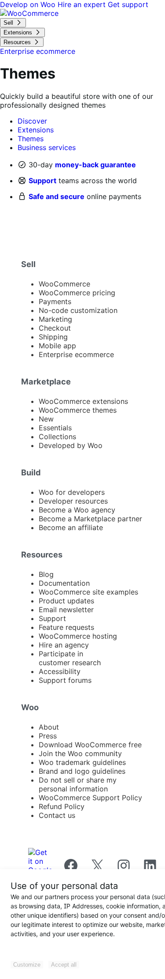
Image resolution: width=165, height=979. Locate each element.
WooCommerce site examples (88, 591)
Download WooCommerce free (90, 744)
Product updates (66, 600)
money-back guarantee (95, 164)
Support (42, 180)
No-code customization (78, 310)
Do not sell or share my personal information (78, 784)
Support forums (65, 680)
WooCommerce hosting (78, 636)
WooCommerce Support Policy (90, 797)
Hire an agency (64, 644)
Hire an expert (83, 4)
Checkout (55, 328)
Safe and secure (56, 196)
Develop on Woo (29, 4)
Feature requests (66, 627)
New (46, 418)
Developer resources (73, 501)
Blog (46, 574)
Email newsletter (66, 609)
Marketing (55, 319)
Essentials (55, 427)
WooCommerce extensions (83, 401)
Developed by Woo (71, 445)
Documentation (64, 583)
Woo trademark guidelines (82, 762)
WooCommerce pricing (77, 292)
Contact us (57, 815)
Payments (55, 301)
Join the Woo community (80, 753)
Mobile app (57, 345)
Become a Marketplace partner (90, 518)
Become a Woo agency (77, 509)
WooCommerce (64, 283)
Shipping (53, 336)
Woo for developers (72, 492)
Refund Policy (61, 806)
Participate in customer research (70, 658)
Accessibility (60, 671)
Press (48, 735)
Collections (57, 436)
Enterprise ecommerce (76, 354)
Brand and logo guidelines (82, 771)
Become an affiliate (71, 527)
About (49, 727)
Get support (128, 4)
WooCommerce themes (78, 410)
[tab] (32, 121)
